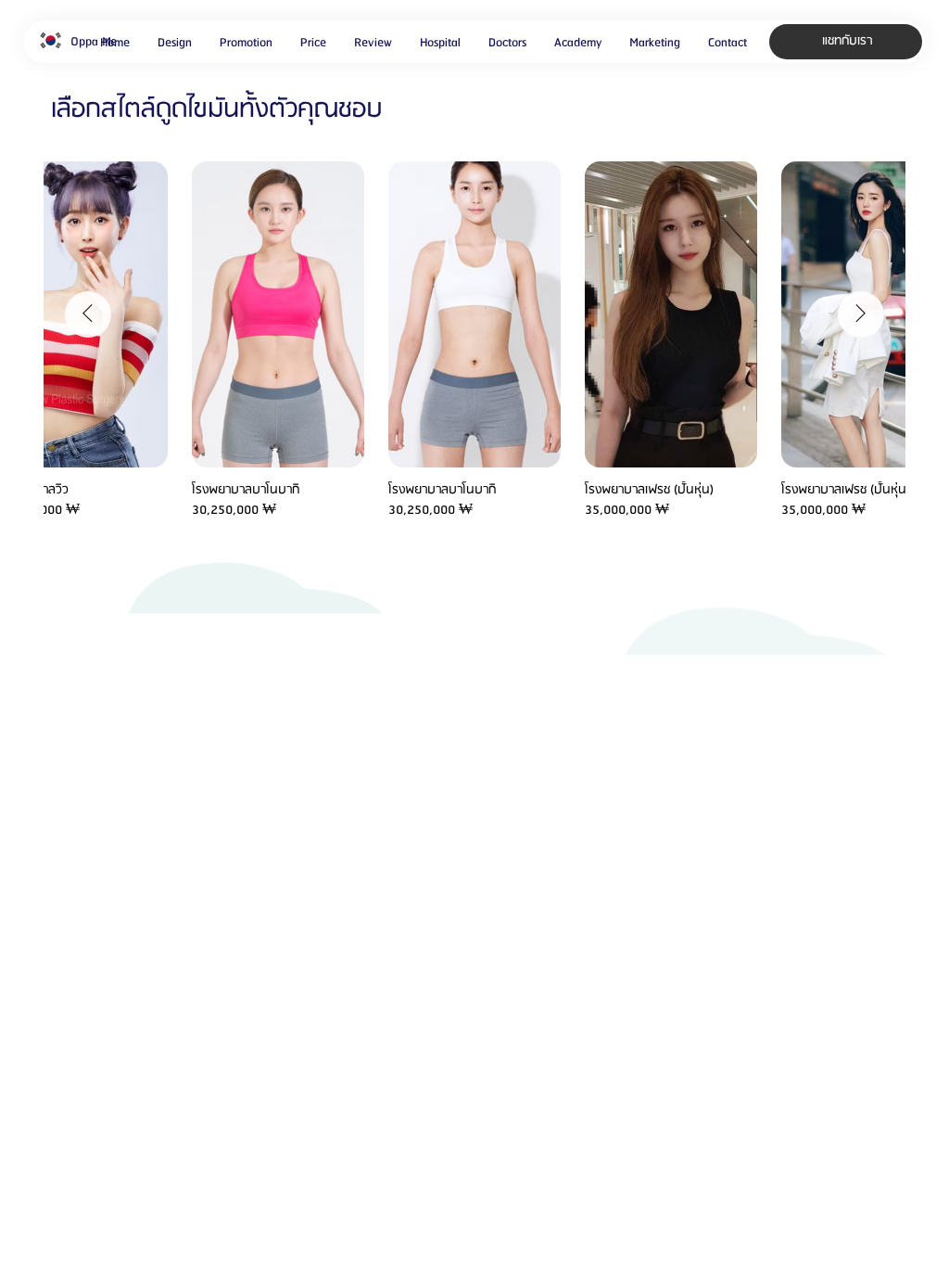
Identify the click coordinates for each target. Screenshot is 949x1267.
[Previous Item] (88, 314)
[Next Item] (861, 314)
